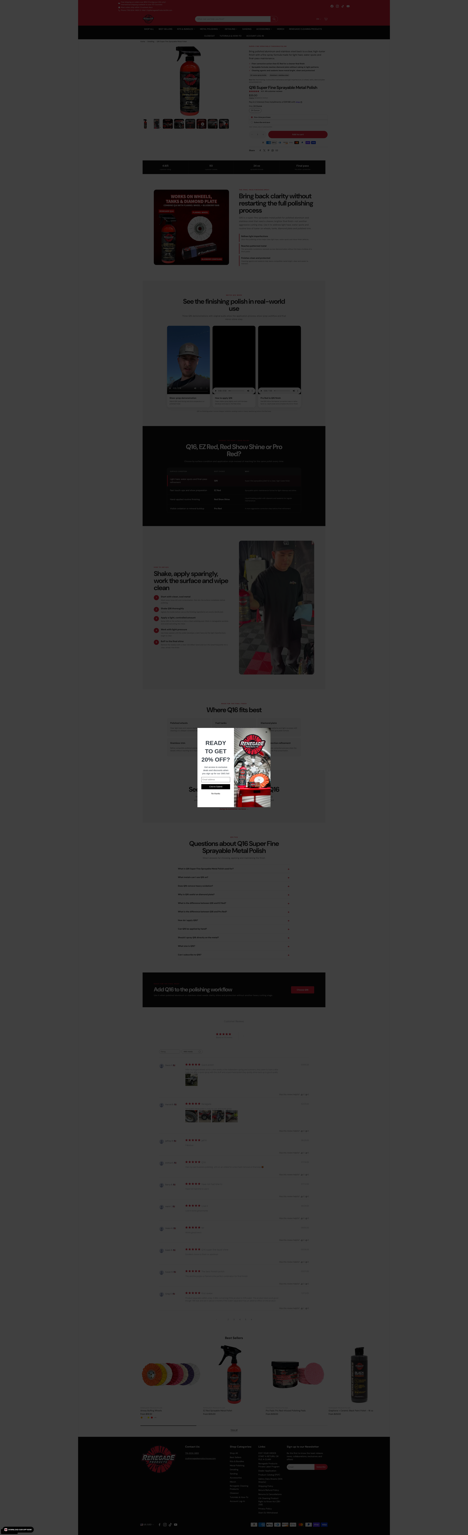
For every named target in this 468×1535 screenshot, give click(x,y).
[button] (18, 1530)
